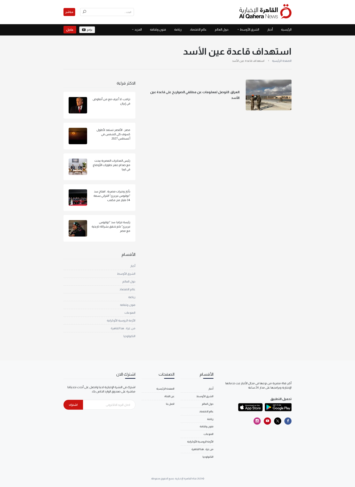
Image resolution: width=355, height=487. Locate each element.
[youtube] (267, 421)
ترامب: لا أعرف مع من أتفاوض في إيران (111, 101)
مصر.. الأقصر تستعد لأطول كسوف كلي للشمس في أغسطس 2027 (113, 134)
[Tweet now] (277, 421)
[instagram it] (257, 421)
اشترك (73, 404)
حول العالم (221, 29)
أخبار (270, 29)
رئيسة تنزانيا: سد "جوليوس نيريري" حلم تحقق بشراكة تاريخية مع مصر (111, 226)
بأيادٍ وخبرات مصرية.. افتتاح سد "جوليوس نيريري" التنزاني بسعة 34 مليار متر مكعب (111, 196)
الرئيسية (286, 29)
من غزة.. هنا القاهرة (123, 328)
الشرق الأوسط (249, 29)
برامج (89, 29)
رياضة (178, 29)
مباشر (69, 12)
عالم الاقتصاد (198, 29)
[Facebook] (288, 421)
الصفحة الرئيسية (282, 60)
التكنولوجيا (129, 336)
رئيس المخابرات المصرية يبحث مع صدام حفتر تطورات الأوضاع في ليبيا (111, 165)
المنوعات (129, 312)
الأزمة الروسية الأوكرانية (121, 320)
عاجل (70, 29)
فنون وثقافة (158, 29)
